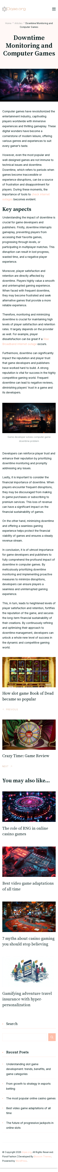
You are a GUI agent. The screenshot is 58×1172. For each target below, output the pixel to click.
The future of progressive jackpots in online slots (30, 1125)
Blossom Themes (42, 1156)
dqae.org (27, 1152)
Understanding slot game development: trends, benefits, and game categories (28, 1069)
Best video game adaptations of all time (28, 1111)
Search (12, 1024)
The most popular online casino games (31, 1098)
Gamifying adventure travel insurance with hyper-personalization (27, 999)
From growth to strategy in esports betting (28, 1086)
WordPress (21, 1161)
